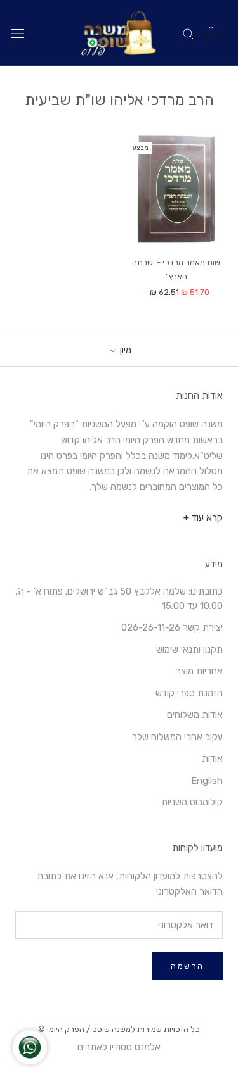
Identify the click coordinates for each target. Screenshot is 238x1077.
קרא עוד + (203, 518)
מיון (124, 350)
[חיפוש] (188, 33)
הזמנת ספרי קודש (189, 693)
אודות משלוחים (195, 715)
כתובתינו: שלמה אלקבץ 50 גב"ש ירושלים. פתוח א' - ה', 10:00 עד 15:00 (119, 599)
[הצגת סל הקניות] (211, 33)
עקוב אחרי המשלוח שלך (177, 737)
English (207, 780)
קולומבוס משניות (192, 802)
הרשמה (187, 966)
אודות (212, 758)
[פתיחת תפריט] (17, 33)
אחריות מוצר (199, 671)
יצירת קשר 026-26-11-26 (172, 627)
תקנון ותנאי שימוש (189, 649)
